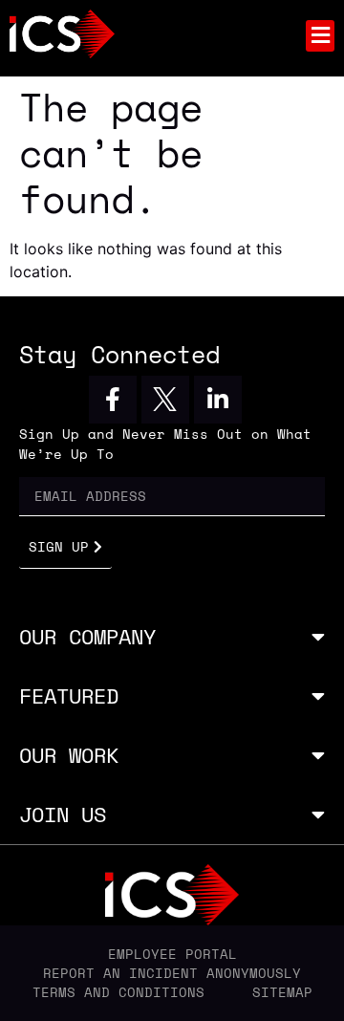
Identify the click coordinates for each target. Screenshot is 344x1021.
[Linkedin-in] (218, 400)
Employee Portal (172, 954)
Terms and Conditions (118, 992)
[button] (320, 36)
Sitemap (282, 992)
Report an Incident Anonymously (172, 973)
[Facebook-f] (113, 400)
